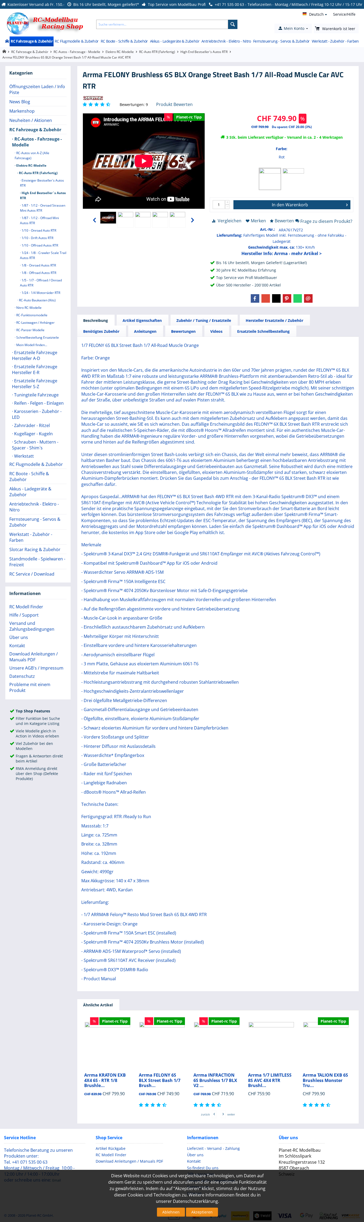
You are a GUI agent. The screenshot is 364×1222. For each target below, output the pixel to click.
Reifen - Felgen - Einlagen (38, 403)
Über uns (18, 637)
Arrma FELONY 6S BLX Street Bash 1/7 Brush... (159, 1080)
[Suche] (232, 24)
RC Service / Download (31, 574)
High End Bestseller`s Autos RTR (204, 52)
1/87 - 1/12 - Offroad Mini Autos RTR (39, 220)
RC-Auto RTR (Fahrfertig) (157, 52)
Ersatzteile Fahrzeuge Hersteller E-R (34, 369)
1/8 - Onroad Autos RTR (38, 265)
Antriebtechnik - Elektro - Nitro (226, 41)
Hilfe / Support (24, 615)
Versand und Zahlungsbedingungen (31, 626)
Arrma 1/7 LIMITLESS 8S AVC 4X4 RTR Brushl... (270, 1080)
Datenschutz (22, 676)
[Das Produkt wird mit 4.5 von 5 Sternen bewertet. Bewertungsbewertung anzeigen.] (153, 1105)
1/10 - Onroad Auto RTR (38, 230)
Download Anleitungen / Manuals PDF (33, 657)
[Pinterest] (287, 298)
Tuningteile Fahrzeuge (36, 395)
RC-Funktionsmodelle (31, 315)
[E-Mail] (308, 298)
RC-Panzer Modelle (30, 330)
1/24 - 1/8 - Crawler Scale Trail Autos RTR (43, 255)
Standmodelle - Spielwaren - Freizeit (37, 562)
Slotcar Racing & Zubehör (34, 549)
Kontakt (17, 646)
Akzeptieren (202, 1212)
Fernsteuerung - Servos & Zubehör (281, 41)
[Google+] (265, 298)
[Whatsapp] (297, 298)
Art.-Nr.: (267, 229)
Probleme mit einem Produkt (29, 687)
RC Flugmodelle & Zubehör (77, 41)
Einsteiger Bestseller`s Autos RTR (42, 183)
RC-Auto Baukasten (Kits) (37, 300)
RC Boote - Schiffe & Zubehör (124, 41)
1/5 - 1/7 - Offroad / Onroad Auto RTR (41, 283)
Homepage (4, 51)
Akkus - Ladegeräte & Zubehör (174, 41)
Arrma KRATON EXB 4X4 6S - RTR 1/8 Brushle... (105, 1080)
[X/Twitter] (276, 298)
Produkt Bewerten (174, 104)
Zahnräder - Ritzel (31, 425)
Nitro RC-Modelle (28, 307)
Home (7, 41)
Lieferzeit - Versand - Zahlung (213, 1148)
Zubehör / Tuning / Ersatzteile (203, 320)
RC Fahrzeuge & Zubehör (31, 41)
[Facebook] (255, 298)
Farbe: (281, 148)
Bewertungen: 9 (134, 104)
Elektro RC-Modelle (120, 52)
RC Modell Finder (26, 607)
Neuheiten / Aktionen (30, 120)
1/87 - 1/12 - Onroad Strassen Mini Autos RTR (42, 208)
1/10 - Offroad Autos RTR (39, 245)
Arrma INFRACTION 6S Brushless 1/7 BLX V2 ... (215, 1080)
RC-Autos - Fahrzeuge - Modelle (77, 52)
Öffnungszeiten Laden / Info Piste (37, 89)
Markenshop (22, 111)
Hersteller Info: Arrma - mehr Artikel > (281, 253)
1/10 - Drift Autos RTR (37, 238)
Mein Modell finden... (31, 345)
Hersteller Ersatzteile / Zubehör (274, 320)
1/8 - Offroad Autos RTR (38, 272)
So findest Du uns (203, 1167)
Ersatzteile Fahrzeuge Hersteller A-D (34, 355)
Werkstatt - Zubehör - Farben (335, 41)
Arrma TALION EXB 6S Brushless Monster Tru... (325, 1080)
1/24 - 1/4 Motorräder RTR (40, 292)
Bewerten (284, 221)
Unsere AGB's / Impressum (36, 668)
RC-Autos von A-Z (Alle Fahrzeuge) (32, 155)
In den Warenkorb (290, 205)
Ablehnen (171, 1212)
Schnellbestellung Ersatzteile (37, 337)
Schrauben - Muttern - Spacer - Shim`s (35, 445)
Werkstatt (23, 456)
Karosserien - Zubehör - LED (37, 414)
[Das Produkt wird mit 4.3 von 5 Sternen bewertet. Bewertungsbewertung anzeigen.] (208, 1105)
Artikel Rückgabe (111, 1148)
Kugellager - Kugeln (33, 434)
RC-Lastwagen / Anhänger (35, 322)
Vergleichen (229, 221)
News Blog (19, 102)
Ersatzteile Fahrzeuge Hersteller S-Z (34, 383)
